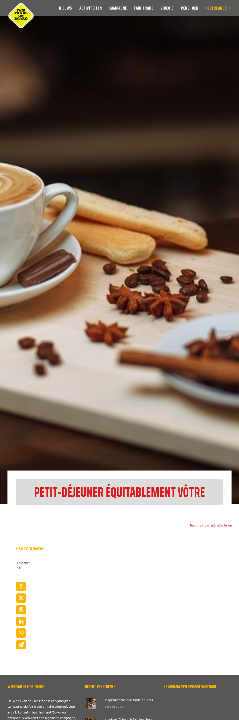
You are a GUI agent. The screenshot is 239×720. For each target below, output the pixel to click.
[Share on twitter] (21, 598)
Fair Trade (143, 8)
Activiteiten (90, 8)
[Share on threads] (21, 609)
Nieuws (65, 8)
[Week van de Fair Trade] (21, 8)
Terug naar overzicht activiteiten (211, 525)
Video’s (167, 8)
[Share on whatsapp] (21, 633)
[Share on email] (21, 644)
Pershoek (189, 8)
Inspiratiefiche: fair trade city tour (129, 700)
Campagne (118, 8)
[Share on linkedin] (21, 621)
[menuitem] (67, 8)
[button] (90, 703)
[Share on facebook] (21, 586)
